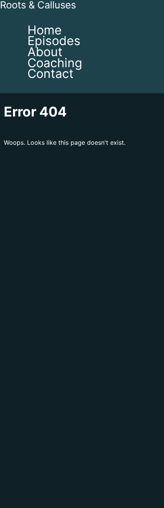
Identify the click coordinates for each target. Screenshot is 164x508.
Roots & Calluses (38, 5)
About (45, 51)
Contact (50, 73)
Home (44, 30)
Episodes (53, 40)
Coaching (54, 62)
